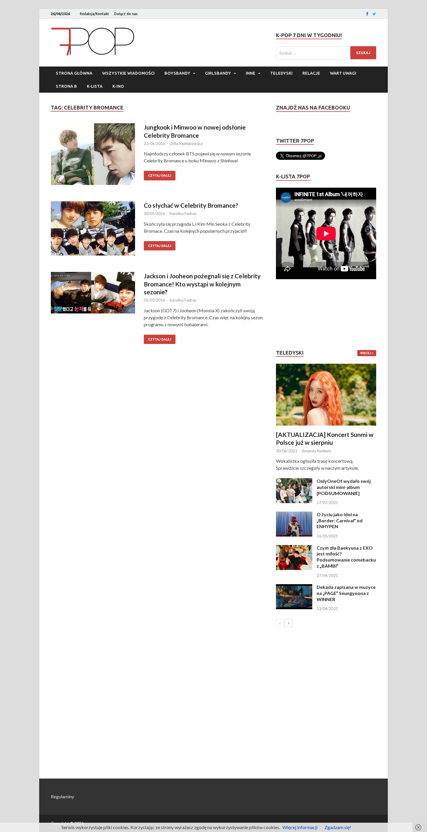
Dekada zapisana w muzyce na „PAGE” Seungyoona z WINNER (346, 593)
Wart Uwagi (343, 73)
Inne (250, 73)
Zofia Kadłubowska (186, 143)
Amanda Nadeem (316, 451)
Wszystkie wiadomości (128, 73)
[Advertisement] (293, 314)
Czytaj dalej (159, 175)
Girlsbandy (218, 73)
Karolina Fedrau (183, 213)
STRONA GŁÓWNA (74, 73)
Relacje (311, 73)
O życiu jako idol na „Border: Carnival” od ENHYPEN (340, 520)
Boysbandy (177, 73)
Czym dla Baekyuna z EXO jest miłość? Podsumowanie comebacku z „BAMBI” (346, 557)
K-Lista (95, 86)
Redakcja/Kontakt (94, 14)
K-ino (118, 86)
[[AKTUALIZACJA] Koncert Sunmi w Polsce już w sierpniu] (326, 395)
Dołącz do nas (126, 14)
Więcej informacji (299, 827)
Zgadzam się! (337, 827)
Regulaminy (62, 796)
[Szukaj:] (326, 52)
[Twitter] (374, 14)
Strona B (66, 86)
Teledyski (281, 73)
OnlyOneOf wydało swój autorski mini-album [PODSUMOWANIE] (344, 487)
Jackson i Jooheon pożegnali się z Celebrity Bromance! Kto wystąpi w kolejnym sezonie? (202, 283)
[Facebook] (367, 14)
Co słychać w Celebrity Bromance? (191, 205)
